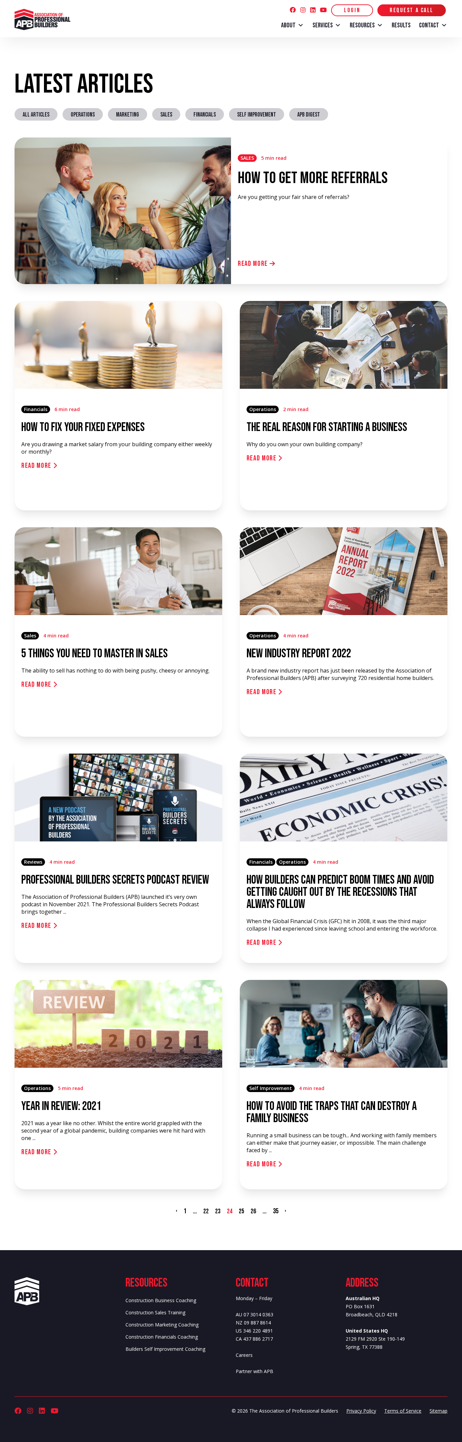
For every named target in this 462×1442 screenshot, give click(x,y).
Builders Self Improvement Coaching (165, 1349)
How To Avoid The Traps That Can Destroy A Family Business (332, 1112)
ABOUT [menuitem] (288, 25)
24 (229, 1211)
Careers (244, 1355)
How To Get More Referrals (313, 178)
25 (241, 1211)
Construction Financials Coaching (161, 1337)
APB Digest (308, 114)
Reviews (33, 862)
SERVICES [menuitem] (323, 25)
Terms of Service (402, 1411)
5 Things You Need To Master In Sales (94, 654)
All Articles (36, 114)
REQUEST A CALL (412, 10)
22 (206, 1211)
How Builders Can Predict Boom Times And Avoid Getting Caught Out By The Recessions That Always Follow (340, 892)
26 (253, 1211)
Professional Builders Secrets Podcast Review (115, 880)
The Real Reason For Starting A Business (327, 427)
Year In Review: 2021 (61, 1106)
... (195, 1211)
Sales (166, 114)
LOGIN (352, 10)
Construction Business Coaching (160, 1300)
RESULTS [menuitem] (401, 25)
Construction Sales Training (155, 1312)
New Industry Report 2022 (299, 654)
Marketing (127, 114)
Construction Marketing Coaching (162, 1324)
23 (218, 1211)
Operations (83, 114)
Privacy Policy (361, 1411)
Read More (254, 263)
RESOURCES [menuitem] (362, 25)
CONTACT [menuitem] (429, 25)
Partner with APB (254, 1371)
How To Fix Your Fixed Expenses (83, 427)
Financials (204, 114)
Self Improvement (256, 114)
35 (275, 1211)
